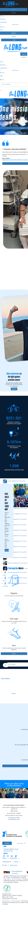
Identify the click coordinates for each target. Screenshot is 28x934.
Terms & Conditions (16, 879)
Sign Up (24, 54)
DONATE (13, 13)
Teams (4, 858)
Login (14, 40)
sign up (14, 653)
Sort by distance (5, 678)
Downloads (13, 858)
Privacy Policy (7, 879)
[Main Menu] (0, 90)
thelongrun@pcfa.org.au (11, 849)
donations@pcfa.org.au (14, 819)
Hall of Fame (15, 24)
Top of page (20, 843)
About (16, 862)
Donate (7, 550)
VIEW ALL (14, 693)
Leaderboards (6, 862)
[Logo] (13, 4)
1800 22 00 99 (8, 851)
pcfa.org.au (13, 865)
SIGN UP (13, 9)
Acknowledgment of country (17, 872)
